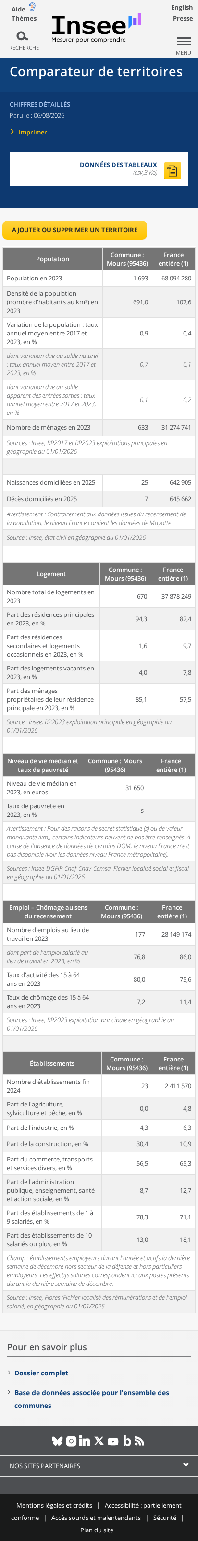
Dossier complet (41, 1372)
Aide (18, 9)
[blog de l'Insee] (127, 1444)
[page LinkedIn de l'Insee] (85, 1444)
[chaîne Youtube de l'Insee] (113, 1444)
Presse (183, 18)
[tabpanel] (99, 779)
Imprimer (33, 132)
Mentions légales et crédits (54, 1505)
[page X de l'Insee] (99, 1444)
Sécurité (164, 1517)
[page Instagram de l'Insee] (71, 1444)
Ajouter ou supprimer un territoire (74, 229)
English (182, 7)
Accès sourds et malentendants (96, 1517)
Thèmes (24, 18)
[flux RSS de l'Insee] (141, 1444)
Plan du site (96, 1530)
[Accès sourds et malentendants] (32, 8)
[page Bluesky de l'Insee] (57, 1444)
